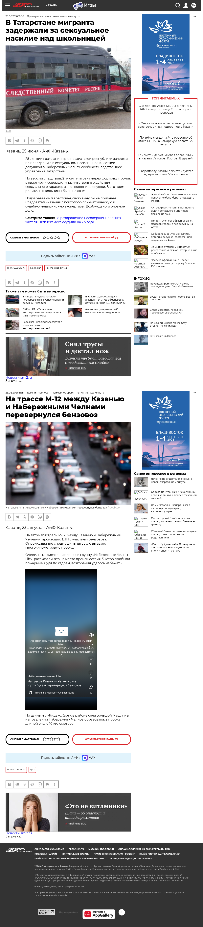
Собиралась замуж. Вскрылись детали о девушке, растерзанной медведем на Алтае (171, 237)
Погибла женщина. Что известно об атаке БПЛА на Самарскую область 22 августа (165, 141)
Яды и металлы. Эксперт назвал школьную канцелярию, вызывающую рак (170, 508)
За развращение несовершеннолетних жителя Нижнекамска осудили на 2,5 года (73, 220)
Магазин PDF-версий (101, 849)
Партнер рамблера (68, 912)
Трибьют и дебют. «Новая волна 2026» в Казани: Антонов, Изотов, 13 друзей (165, 156)
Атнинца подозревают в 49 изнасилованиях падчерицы (102, 311)
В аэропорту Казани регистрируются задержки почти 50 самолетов (165, 172)
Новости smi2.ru (19, 377)
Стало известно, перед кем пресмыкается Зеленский (166, 311)
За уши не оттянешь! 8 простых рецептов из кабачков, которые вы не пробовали (174, 250)
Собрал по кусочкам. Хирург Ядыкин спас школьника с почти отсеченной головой (174, 495)
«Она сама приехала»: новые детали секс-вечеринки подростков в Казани (165, 125)
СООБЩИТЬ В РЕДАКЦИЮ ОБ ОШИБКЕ (130, 858)
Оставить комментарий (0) (101, 237)
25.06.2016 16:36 (15, 16)
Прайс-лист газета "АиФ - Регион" (114, 854)
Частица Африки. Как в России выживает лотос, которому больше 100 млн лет (173, 263)
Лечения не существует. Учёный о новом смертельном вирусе (171, 480)
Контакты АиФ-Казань (75, 854)
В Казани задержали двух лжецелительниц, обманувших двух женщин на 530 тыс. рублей (105, 299)
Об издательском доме (49, 849)
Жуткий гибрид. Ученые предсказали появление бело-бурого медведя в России (174, 197)
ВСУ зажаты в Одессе (163, 336)
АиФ (8, 131)
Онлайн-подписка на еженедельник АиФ (144, 849)
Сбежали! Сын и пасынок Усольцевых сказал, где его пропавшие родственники (174, 534)
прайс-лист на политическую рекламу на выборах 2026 (69, 858)
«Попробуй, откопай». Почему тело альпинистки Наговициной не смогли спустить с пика (173, 547)
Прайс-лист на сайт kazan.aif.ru (159, 854)
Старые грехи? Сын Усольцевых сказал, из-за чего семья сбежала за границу (173, 521)
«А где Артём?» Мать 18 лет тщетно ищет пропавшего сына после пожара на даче (172, 210)
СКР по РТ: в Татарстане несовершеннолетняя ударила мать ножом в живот (42, 312)
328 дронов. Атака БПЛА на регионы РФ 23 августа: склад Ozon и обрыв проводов (165, 109)
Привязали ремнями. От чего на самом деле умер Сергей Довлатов (171, 285)
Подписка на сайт (45, 854)
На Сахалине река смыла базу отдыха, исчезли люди (168, 324)
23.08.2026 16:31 (15, 392)
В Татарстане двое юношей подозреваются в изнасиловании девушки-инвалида (43, 299)
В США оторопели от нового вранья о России (172, 298)
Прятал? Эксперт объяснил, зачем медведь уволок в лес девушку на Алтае (172, 224)
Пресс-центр (76, 849)
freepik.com (115, 507)
